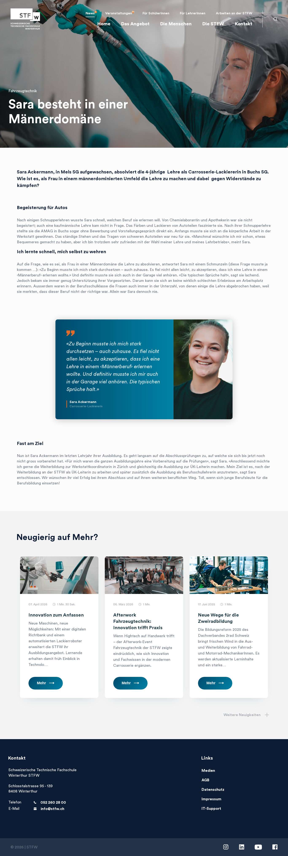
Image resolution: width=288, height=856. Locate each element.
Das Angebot (135, 24)
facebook (274, 847)
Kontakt (243, 24)
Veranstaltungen (118, 13)
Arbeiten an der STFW (234, 13)
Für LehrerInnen (192, 13)
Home (103, 24)
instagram (226, 847)
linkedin (241, 847)
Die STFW (213, 24)
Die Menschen (176, 24)
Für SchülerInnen (156, 13)
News (90, 13)
